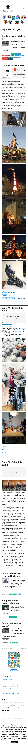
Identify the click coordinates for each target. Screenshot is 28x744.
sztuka (13, 57)
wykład (13, 705)
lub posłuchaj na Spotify (7, 78)
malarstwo (8, 712)
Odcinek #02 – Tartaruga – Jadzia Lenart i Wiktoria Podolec (14, 691)
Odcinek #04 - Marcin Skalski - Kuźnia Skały (11, 688)
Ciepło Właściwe (18, 331)
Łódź (24, 705)
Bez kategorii (14, 642)
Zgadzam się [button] (14, 742)
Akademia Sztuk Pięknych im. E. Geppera (9, 702)
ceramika (9, 707)
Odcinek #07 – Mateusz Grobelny (13, 65)
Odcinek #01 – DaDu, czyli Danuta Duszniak (11, 693)
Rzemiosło (11, 712)
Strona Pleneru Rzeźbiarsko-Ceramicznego (12, 298)
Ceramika (18, 53)
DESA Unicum (14, 707)
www (3, 449)
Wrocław (4, 712)
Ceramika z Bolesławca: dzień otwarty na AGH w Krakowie (11, 574)
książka (3, 721)
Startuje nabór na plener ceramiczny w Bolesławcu (10, 602)
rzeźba (4, 57)
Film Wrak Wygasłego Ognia (8, 297)
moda (16, 705)
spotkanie (18, 710)
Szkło (9, 57)
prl (14, 718)
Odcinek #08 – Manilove (7, 679)
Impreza (10, 55)
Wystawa (5, 59)
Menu (24, 8)
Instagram (4, 294)
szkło (19, 707)
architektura (23, 710)
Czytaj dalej (6, 50)
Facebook (4, 446)
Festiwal (5, 55)
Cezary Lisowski (10, 715)
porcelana (15, 715)
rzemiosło (21, 55)
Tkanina (19, 57)
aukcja (12, 53)
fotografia (4, 707)
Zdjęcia (10, 59)
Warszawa (21, 715)
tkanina (9, 719)
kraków (14, 710)
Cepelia (7, 705)
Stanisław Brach (20, 705)
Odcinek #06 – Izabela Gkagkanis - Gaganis (11, 684)
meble (7, 718)
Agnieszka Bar (11, 718)
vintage (20, 712)
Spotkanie (12, 594)
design (10, 705)
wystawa (6, 710)
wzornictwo (16, 712)
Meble (15, 55)
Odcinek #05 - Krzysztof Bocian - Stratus (10, 686)
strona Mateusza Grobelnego (8, 292)
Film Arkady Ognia (6, 295)
